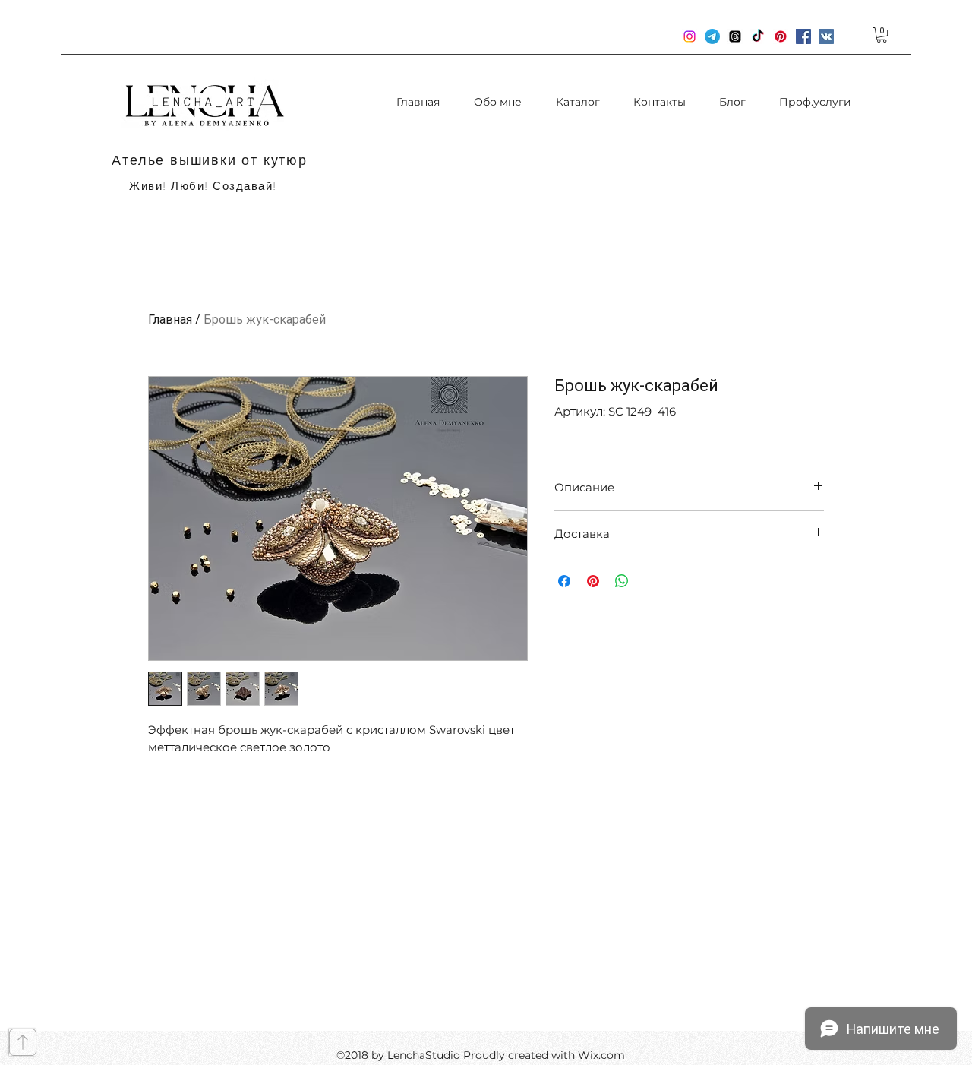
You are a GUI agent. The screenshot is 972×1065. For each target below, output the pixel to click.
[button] (882, 35)
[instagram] (689, 36)
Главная (170, 319)
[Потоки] (735, 36)
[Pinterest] (780, 36)
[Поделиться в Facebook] (564, 581)
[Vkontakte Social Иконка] (826, 36)
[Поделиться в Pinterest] (593, 581)
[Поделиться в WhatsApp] (622, 581)
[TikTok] (757, 36)
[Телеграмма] (712, 36)
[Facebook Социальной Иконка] (803, 36)
